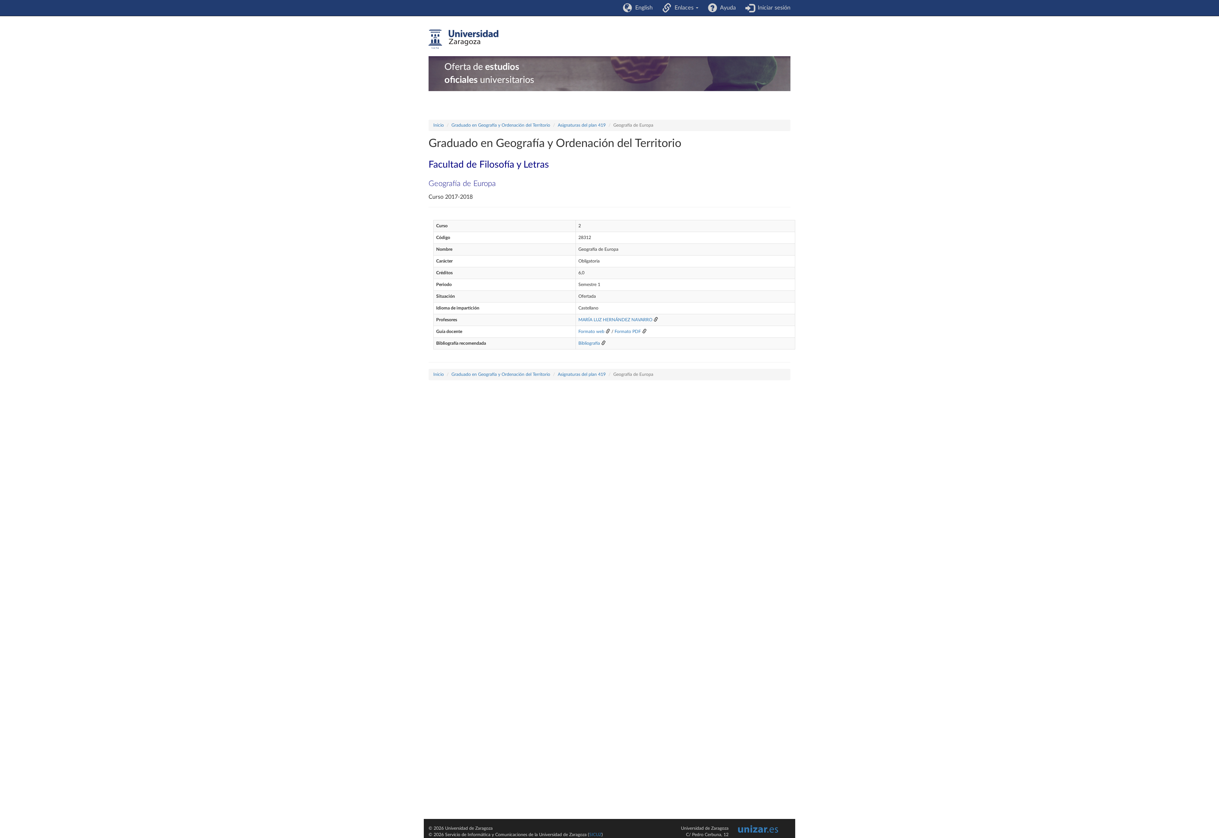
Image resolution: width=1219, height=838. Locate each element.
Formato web (591, 331)
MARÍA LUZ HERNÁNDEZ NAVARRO (615, 320)
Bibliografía (589, 343)
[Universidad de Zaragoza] (463, 39)
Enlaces (683, 8)
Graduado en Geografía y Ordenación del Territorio (500, 125)
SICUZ (595, 835)
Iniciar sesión (772, 8)
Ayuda (726, 8)
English (642, 8)
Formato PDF (628, 331)
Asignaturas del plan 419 (582, 125)
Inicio (438, 125)
